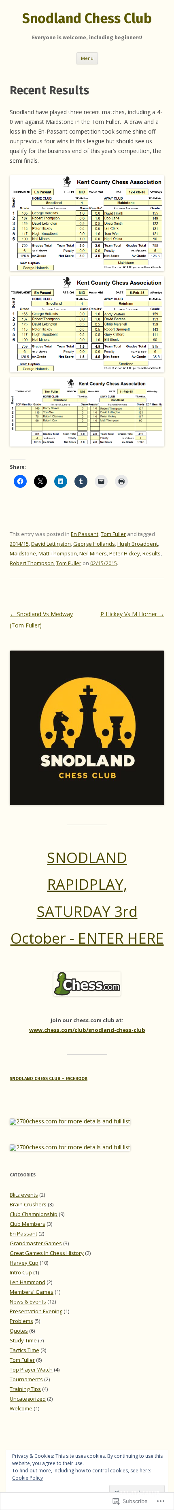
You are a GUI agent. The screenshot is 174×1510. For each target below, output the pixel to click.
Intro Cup (21, 1272)
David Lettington (51, 543)
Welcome (21, 1408)
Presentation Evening (36, 1311)
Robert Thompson (32, 563)
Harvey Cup (24, 1262)
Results (151, 553)
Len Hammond (27, 1282)
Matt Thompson (57, 553)
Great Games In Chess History (47, 1253)
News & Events (28, 1301)
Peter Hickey (124, 553)
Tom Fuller (113, 534)
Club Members (27, 1223)
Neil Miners (93, 553)
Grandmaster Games (36, 1243)
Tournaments (26, 1379)
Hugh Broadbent (137, 543)
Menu (87, 58)
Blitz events (24, 1194)
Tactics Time (24, 1350)
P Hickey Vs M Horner (132, 614)
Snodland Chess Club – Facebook (48, 1078)
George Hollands (94, 543)
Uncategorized (28, 1398)
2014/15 (19, 543)
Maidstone (23, 553)
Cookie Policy (27, 1477)
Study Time (23, 1340)
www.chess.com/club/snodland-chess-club (87, 1030)
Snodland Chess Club (87, 18)
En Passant (84, 534)
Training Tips (25, 1389)
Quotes (19, 1330)
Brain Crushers (28, 1204)
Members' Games (31, 1291)
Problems (21, 1321)
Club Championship (33, 1214)
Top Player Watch (31, 1369)
